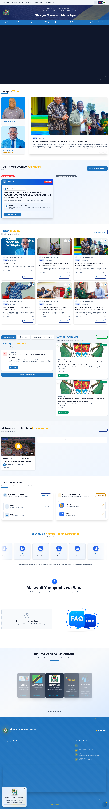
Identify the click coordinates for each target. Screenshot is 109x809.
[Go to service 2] (50, 711)
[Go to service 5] (55, 711)
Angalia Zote (100, 337)
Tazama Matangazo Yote (27, 375)
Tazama (14, 367)
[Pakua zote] (45, 504)
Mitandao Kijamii (18, 2)
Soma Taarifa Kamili (11, 214)
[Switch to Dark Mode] (95, 2)
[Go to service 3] (51, 711)
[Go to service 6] (57, 711)
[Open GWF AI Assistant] (104, 804)
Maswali (6, 2)
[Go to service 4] (53, 711)
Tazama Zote (46, 495)
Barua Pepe (51, 2)
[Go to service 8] (60, 711)
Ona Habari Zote (99, 232)
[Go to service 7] (58, 711)
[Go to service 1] (48, 711)
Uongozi (30, 2)
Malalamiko (40, 2)
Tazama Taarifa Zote (98, 168)
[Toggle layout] (25, 788)
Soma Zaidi (34, 151)
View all (103, 430)
